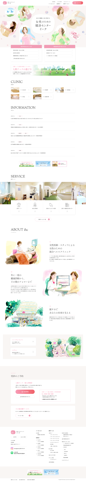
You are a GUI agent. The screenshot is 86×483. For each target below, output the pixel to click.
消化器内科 (66, 451)
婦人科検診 (51, 448)
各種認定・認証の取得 (41, 434)
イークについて (52, 3)
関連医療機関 (65, 457)
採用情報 (12, 442)
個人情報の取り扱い (22, 479)
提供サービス (66, 3)
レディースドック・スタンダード (55, 436)
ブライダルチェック (53, 459)
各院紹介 (58, 3)
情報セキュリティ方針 (14, 479)
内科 (65, 449)
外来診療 (64, 447)
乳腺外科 (65, 455)
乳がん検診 (52, 450)
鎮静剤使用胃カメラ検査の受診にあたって (20, 55)
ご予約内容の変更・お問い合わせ (19, 58)
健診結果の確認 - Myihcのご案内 (52, 50)
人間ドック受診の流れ (53, 446)
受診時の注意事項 (16, 53)
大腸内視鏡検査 (51, 462)
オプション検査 (51, 457)
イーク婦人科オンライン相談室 (52, 55)
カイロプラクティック (65, 460)
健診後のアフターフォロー (51, 53)
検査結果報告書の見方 (67, 445)
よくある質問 (13, 440)
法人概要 (37, 433)
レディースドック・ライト (54, 434)
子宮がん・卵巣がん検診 (54, 452)
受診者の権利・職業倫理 (31, 479)
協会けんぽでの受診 (52, 455)
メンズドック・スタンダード (54, 442)
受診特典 (51, 444)
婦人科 (65, 453)
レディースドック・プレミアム (54, 438)
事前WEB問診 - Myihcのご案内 (18, 50)
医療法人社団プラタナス (15, 444)
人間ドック (50, 433)
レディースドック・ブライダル (54, 440)
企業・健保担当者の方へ (66, 438)
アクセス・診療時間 (41, 441)
